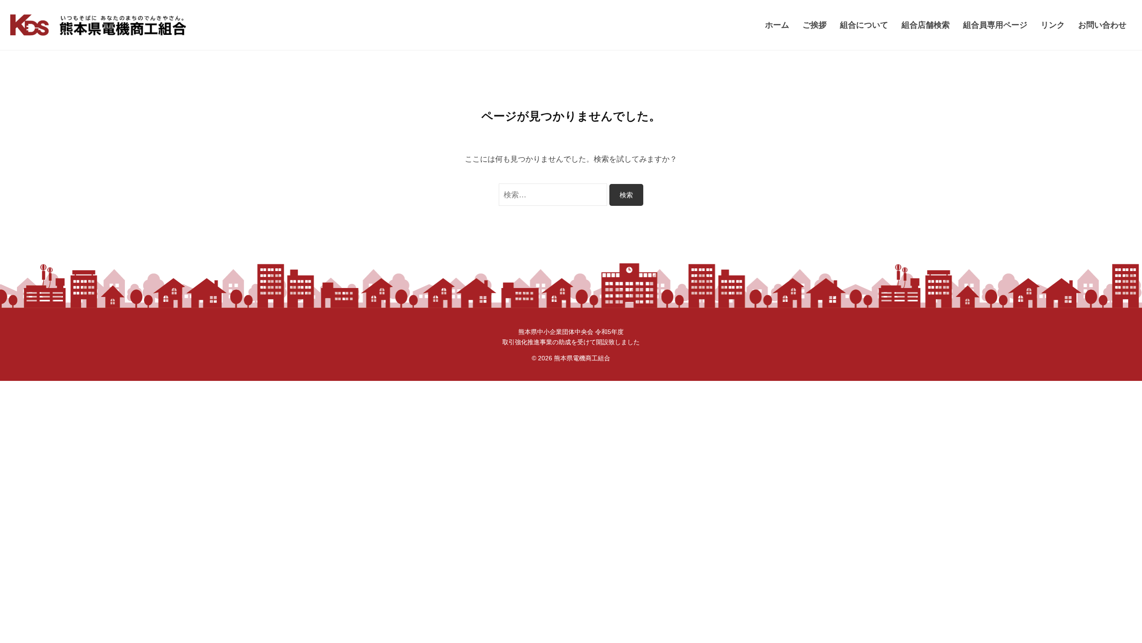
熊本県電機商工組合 (582, 358)
